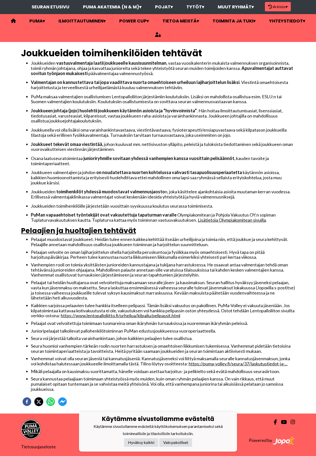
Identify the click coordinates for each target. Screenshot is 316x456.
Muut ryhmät (236, 7)
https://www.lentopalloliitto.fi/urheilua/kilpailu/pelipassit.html (120, 315)
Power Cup (134, 21)
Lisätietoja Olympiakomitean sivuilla (232, 220)
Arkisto (280, 6)
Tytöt (195, 7)
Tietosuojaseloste (38, 446)
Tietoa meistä (180, 21)
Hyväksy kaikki (141, 442)
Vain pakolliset (175, 442)
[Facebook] (273, 422)
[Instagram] (291, 422)
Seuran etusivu (50, 7)
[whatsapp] (50, 401)
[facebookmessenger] (62, 401)
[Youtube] (282, 422)
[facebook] (26, 401)
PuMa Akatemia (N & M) (112, 7)
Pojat (164, 7)
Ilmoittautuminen (82, 21)
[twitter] (38, 401)
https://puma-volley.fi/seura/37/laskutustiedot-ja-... (238, 363)
